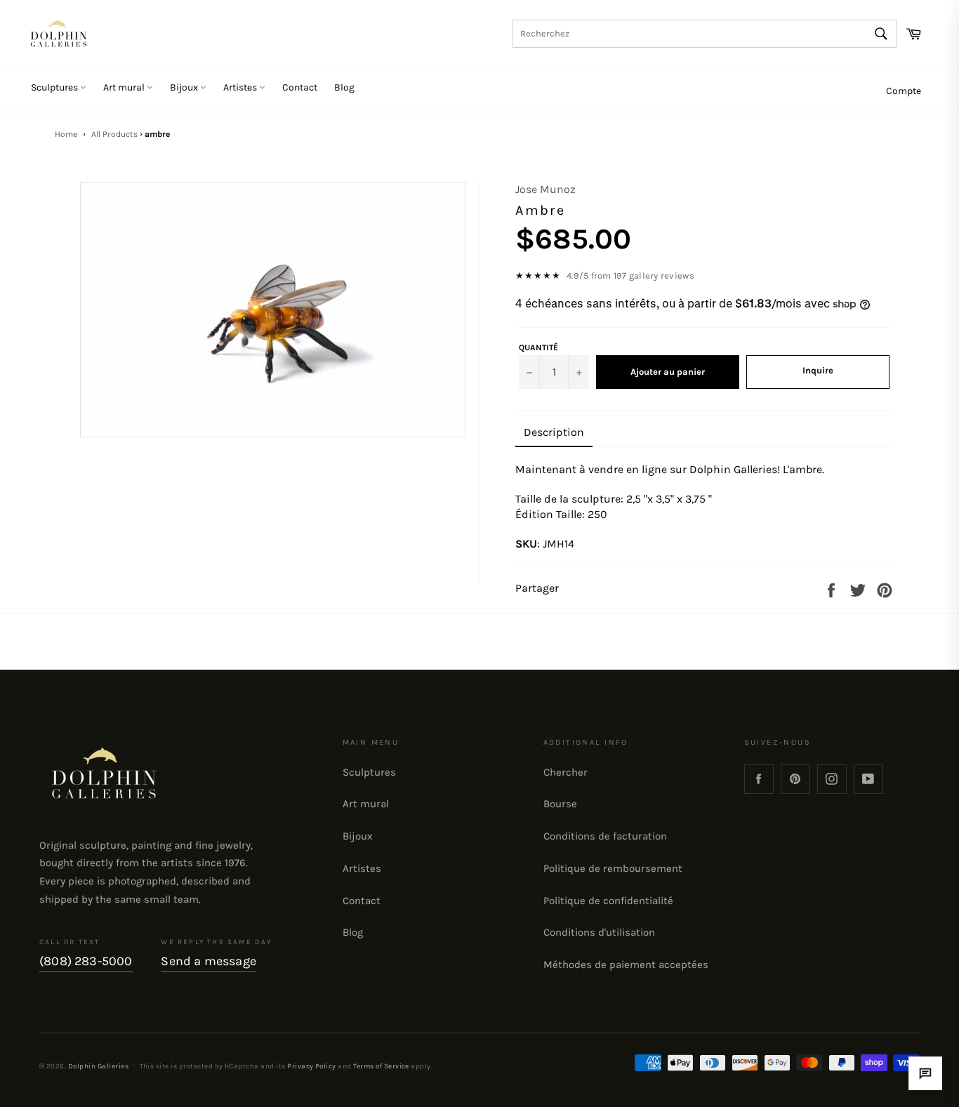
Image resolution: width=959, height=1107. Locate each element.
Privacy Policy (311, 1066)
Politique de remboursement (612, 868)
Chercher (565, 772)
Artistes (241, 87)
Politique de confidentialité (608, 900)
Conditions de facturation (605, 836)
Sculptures (55, 87)
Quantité (538, 347)
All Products (114, 134)
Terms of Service (381, 1066)
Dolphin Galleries (98, 1066)
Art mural (125, 87)
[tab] (554, 433)
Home (66, 134)
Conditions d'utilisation (599, 932)
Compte (903, 91)
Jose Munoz (545, 189)
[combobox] (704, 34)
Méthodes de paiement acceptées (625, 964)
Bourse (560, 803)
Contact (299, 87)
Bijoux (185, 87)
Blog (344, 87)
